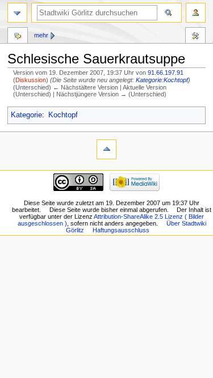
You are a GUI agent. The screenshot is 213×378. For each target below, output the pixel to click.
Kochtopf (63, 115)
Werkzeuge (195, 37)
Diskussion (30, 80)
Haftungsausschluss (121, 230)
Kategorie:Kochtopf (162, 80)
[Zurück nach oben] (106, 149)
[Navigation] (17, 13)
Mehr (41, 35)
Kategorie (26, 115)
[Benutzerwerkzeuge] (196, 13)
